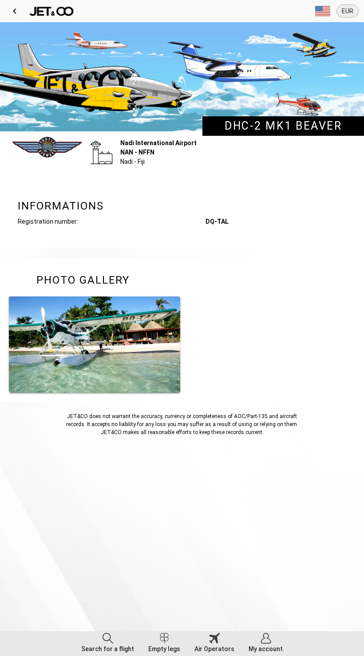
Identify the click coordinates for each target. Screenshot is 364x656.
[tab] (107, 643)
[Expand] (323, 11)
